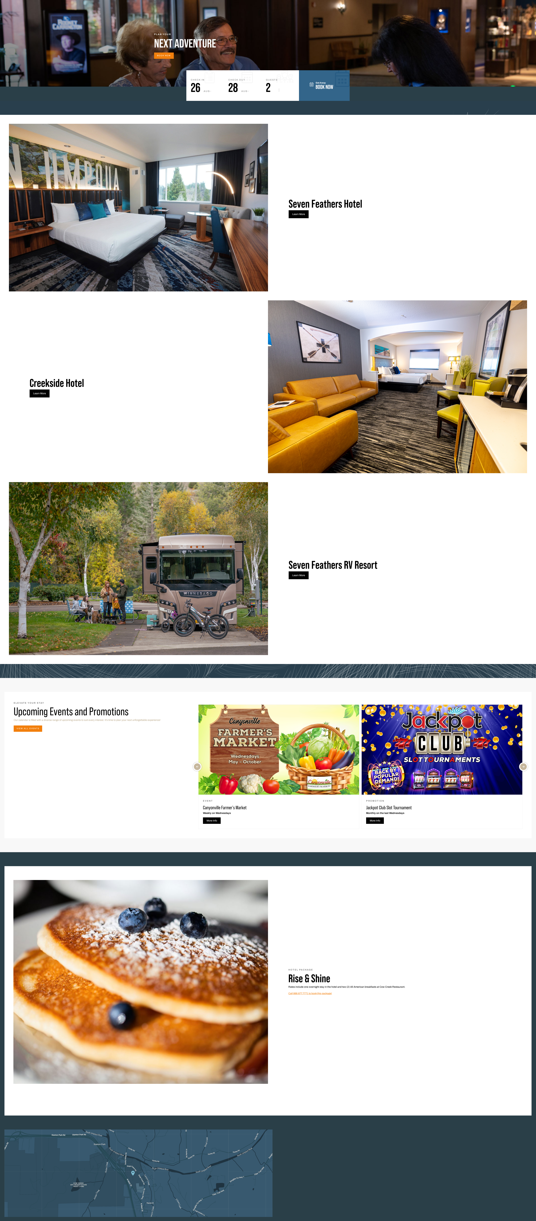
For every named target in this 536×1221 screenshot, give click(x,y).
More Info (212, 820)
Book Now (164, 55)
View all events (28, 728)
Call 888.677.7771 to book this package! (310, 993)
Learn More (298, 214)
